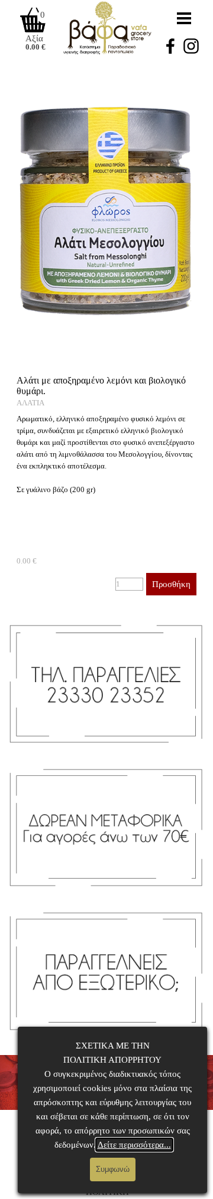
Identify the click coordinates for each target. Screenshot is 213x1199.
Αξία (34, 38)
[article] (106, 485)
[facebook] (170, 46)
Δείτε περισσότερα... (134, 1144)
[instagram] (191, 46)
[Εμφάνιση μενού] (184, 18)
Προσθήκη (171, 584)
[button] (106, 70)
